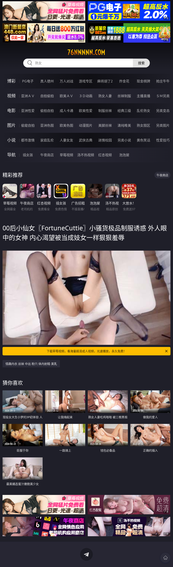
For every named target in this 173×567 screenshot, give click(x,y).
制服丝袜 (105, 110)
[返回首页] (165, 558)
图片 (11, 125)
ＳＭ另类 (163, 96)
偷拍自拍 (47, 110)
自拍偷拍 (47, 96)
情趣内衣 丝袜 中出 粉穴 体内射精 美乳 (31, 364)
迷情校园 (105, 140)
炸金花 (124, 81)
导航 (11, 155)
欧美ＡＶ (66, 96)
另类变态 (163, 110)
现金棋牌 (143, 81)
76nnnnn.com (86, 52)
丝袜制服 (124, 96)
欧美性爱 (85, 110)
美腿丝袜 (105, 125)
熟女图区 (143, 125)
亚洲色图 (47, 125)
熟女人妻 (105, 96)
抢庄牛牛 (163, 81)
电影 (11, 110)
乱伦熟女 (143, 110)
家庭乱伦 (47, 140)
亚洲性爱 (28, 110)
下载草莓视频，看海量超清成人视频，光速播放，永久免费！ (86, 351)
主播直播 (143, 96)
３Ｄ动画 (85, 96)
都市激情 (28, 140)
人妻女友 (66, 140)
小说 (11, 140)
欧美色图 (66, 125)
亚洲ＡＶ (28, 96)
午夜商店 (47, 155)
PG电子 (28, 81)
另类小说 (124, 140)
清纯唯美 (124, 125)
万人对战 (66, 81)
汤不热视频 (85, 155)
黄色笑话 (143, 140)
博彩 (11, 81)
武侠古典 (85, 140)
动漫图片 (85, 125)
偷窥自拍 (28, 125)
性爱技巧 (163, 140)
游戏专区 (85, 81)
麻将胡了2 (105, 81)
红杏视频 (105, 155)
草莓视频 (66, 155)
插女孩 (28, 155)
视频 (11, 96)
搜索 (141, 63)
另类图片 (163, 125)
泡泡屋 (124, 155)
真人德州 (47, 81)
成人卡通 (66, 110)
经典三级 (124, 110)
